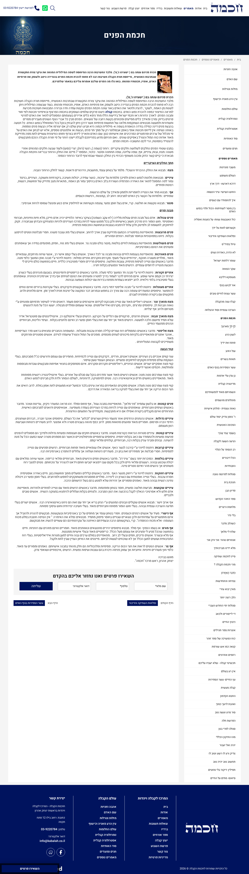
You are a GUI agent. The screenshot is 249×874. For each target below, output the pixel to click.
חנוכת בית (229, 482)
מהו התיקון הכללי (225, 737)
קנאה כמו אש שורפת (223, 647)
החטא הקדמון (227, 696)
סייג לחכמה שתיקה (224, 556)
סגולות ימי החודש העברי (221, 606)
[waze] (50, 852)
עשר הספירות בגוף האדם (221, 367)
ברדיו (164, 829)
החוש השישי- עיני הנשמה (221, 192)
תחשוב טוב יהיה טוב (224, 762)
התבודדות (230, 466)
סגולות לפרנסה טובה (224, 474)
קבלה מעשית (228, 688)
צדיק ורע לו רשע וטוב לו (222, 753)
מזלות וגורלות (229, 89)
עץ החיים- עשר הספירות (221, 680)
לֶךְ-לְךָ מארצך (228, 326)
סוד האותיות (230, 139)
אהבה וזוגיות (230, 69)
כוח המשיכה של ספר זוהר (220, 639)
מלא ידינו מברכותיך (224, 548)
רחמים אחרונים (226, 655)
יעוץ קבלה (161, 840)
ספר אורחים (160, 835)
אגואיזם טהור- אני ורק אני (221, 540)
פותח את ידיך (227, 343)
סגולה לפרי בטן (227, 729)
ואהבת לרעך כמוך (225, 704)
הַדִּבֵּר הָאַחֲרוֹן (228, 573)
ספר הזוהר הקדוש (225, 499)
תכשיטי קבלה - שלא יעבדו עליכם (217, 663)
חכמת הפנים (228, 318)
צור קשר (162, 851)
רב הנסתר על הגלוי (225, 450)
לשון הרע (230, 335)
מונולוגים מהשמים (225, 400)
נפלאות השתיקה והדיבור (221, 236)
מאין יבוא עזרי (227, 589)
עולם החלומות (229, 109)
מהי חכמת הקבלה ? (224, 564)
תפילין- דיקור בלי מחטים (221, 770)
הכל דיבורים (228, 458)
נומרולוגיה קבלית (228, 119)
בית (165, 807)
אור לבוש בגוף (227, 285)
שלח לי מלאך (228, 532)
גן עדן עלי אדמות (226, 376)
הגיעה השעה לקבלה (224, 441)
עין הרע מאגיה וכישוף (225, 99)
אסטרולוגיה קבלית (227, 129)
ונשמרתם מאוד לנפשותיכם (220, 392)
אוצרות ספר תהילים (224, 630)
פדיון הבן (230, 491)
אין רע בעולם (228, 671)
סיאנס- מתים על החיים (222, 778)
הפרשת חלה (228, 721)
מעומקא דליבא (227, 277)
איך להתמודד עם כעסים (222, 200)
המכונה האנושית (226, 425)
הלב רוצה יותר (227, 597)
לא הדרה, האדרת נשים (223, 252)
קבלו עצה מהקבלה (225, 302)
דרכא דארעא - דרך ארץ (222, 184)
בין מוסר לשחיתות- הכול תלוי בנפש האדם (215, 209)
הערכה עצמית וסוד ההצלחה (220, 310)
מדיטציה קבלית (226, 384)
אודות (164, 812)
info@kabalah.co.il (52, 841)
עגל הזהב (230, 351)
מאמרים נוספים (228, 159)
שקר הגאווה (228, 269)
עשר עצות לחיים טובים (222, 294)
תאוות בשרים (228, 359)
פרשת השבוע (159, 846)
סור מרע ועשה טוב (225, 712)
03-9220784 (49, 829)
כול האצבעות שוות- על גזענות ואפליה (214, 220)
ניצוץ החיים (228, 622)
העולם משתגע (227, 176)
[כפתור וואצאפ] (44, 8)
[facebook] (61, 852)
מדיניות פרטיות (158, 857)
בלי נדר (231, 515)
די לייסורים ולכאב (225, 614)
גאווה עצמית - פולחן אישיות (219, 408)
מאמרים (163, 818)
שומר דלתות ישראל (224, 261)
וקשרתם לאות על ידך (223, 228)
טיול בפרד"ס (228, 244)
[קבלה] (227, 8)
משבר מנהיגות (227, 167)
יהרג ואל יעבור (227, 745)
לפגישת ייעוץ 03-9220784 (18, 8)
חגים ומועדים (230, 149)
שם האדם (232, 79)
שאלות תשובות (158, 824)
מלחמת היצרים (227, 507)
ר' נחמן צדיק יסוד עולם (222, 417)
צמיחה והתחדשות (225, 581)
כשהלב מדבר (228, 523)
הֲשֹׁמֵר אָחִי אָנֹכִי (226, 433)
